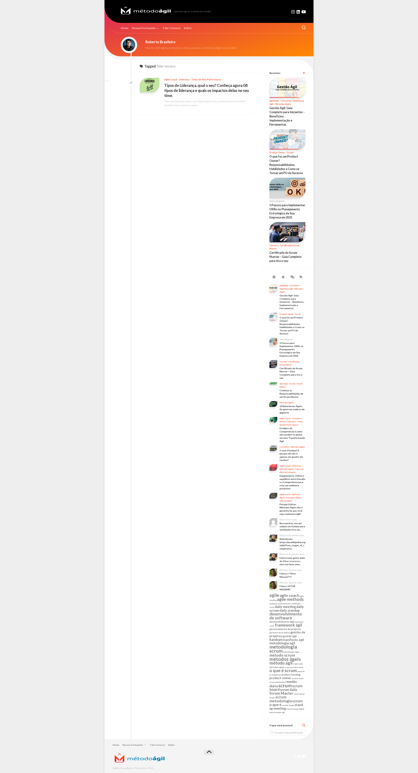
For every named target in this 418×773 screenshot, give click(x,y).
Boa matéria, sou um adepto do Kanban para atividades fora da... (292, 526)
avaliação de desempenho (280, 604)
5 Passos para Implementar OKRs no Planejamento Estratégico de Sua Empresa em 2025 (291, 349)
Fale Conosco (172, 28)
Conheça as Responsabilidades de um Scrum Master (291, 393)
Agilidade (274, 100)
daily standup (290, 610)
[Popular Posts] (282, 277)
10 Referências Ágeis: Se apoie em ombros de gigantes (292, 409)
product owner (280, 678)
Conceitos (286, 100)
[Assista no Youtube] (303, 12)
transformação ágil (277, 712)
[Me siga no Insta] (293, 12)
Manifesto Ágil (286, 289)
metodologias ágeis (291, 652)
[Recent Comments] (291, 277)
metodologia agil (282, 643)
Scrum (290, 152)
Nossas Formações (144, 28)
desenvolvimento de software (285, 615)
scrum (285, 685)
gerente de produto (279, 632)
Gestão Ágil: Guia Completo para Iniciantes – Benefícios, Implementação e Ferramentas (292, 302)
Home (125, 28)
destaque (284, 383)
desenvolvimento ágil (281, 621)
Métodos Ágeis (283, 104)
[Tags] (300, 277)
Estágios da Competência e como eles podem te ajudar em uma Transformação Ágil (292, 434)
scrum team (288, 705)
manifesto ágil (293, 640)
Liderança (184, 79)
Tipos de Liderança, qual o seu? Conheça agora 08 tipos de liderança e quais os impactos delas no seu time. (206, 90)
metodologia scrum (283, 649)
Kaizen (283, 421)
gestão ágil (289, 636)
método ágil (280, 663)
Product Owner (277, 152)
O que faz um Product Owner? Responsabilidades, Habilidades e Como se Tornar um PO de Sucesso (286, 165)
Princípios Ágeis (293, 497)
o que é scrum (283, 670)
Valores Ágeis (286, 500)
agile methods (290, 599)
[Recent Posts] (273, 277)
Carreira (273, 245)
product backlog (290, 674)
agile (274, 595)
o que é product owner (294, 667)
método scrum (282, 655)
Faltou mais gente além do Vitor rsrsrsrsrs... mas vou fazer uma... (292, 561)
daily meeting (285, 606)
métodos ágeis (285, 659)
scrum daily (288, 690)
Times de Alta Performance (206, 79)
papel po (276, 674)
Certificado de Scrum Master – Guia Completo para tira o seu (285, 257)
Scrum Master (281, 693)
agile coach (289, 595)
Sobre (188, 28)
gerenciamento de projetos (285, 629)
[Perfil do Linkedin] (298, 12)
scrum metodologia (280, 699)
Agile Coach (170, 79)
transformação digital (295, 709)
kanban (275, 639)
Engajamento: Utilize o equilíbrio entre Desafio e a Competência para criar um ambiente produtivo (292, 482)
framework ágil (288, 625)
